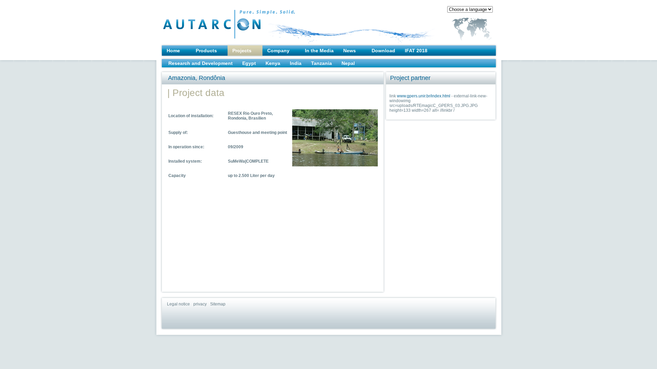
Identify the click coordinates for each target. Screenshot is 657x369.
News (349, 50)
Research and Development (200, 63)
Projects (242, 50)
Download (383, 50)
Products (206, 50)
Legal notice (178, 304)
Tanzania (321, 63)
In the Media (319, 50)
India (295, 63)
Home (173, 50)
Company (278, 50)
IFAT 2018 (416, 50)
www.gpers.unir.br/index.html (423, 96)
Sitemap (218, 304)
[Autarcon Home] (215, 21)
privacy (200, 304)
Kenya (273, 63)
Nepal (348, 63)
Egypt (249, 63)
